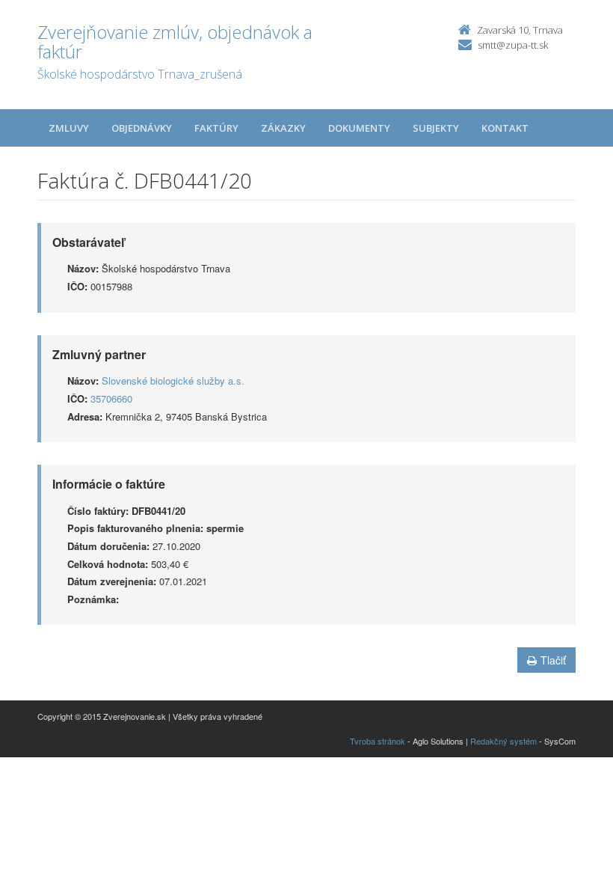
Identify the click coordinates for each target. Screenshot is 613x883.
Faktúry (216, 128)
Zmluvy (69, 128)
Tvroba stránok (377, 741)
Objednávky (141, 128)
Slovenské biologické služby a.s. (173, 380)
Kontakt (505, 128)
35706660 (111, 398)
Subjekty (436, 128)
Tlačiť (553, 660)
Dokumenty (359, 128)
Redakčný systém (503, 741)
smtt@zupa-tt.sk (513, 45)
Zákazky (283, 128)
